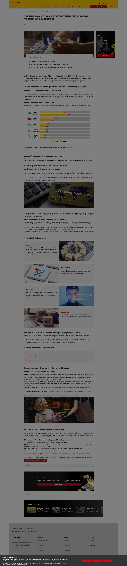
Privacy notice (19, 564)
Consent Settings (86, 560)
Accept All (108, 560)
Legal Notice (24, 564)
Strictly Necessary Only (97, 560)
